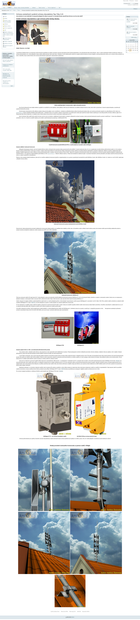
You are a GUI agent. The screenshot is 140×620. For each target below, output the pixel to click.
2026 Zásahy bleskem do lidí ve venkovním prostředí (132, 21)
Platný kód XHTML (64, 611)
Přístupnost (131, 0)
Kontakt (136, 0)
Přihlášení (135, 8)
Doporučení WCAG (85, 611)
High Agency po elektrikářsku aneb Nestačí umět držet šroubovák (6, 75)
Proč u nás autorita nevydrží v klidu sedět (7, 70)
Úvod (4, 7)
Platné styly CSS (72, 611)
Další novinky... (134, 37)
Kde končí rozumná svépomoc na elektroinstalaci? (6, 82)
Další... (12, 85)
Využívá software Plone (55, 611)
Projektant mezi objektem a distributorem (8, 65)
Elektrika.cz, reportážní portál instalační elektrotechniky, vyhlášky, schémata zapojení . (8, 55)
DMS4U (72, 617)
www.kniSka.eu (19, 112)
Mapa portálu (125, 0)
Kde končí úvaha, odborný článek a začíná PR (8, 61)
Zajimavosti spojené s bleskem (132, 33)
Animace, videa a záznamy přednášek (21, 7)
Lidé (59, 7)
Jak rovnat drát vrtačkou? (132, 28)
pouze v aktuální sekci (133, 4)
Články (18, 10)
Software (34, 7)
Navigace (4, 13)
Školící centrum (42, 7)
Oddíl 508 (79, 611)
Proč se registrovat (51, 7)
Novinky (128, 16)
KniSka (9, 7)
